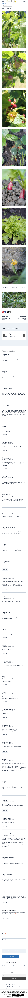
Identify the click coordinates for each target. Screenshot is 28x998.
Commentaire (6, 918)
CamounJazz (6, 742)
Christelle (5, 494)
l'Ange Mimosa (6, 442)
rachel (4, 371)
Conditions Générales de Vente (14, 985)
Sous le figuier (6, 874)
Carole (4, 759)
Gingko (4, 676)
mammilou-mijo (7, 857)
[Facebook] (5, 312)
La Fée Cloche (6, 388)
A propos (19, 989)
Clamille (4, 354)
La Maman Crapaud (8, 709)
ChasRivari (5, 725)
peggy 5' (4, 800)
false (3, 781)
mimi (3, 597)
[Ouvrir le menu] (3, 1)
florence (4, 512)
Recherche (25, 966)
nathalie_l (5, 612)
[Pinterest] (3, 312)
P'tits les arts (6, 818)
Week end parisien (9, 334)
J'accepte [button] (15, 994)
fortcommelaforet (8, 834)
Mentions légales (10, 989)
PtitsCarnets (6, 661)
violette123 (5, 458)
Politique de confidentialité (14, 987)
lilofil (4, 8)
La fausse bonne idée (21, 318)
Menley (4, 645)
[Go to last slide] (4, 335)
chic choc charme (7, 527)
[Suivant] (24, 335)
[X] (8, 312)
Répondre (5, 363)
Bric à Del (5, 405)
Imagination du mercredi (6, 318)
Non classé (5, 3)
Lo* (3, 577)
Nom (4, 933)
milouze (4, 476)
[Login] (22, 1)
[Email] (10, 312)
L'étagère (5, 561)
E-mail (4, 940)
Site (3, 946)
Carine (4, 426)
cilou (3, 629)
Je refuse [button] (21, 994)
